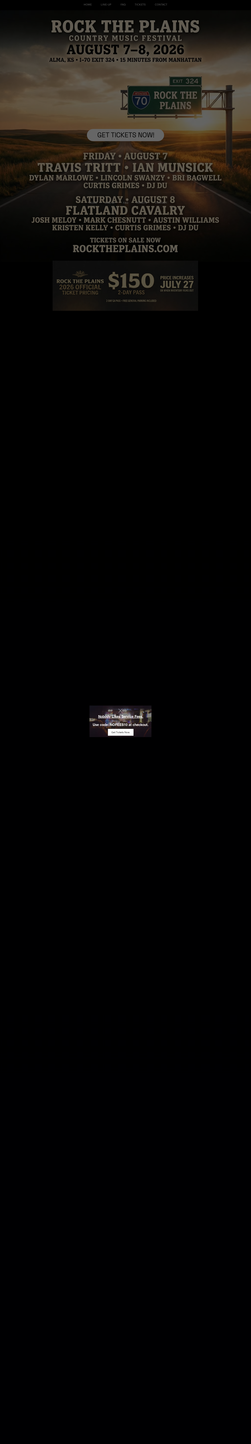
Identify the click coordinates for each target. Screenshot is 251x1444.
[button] (120, 711)
